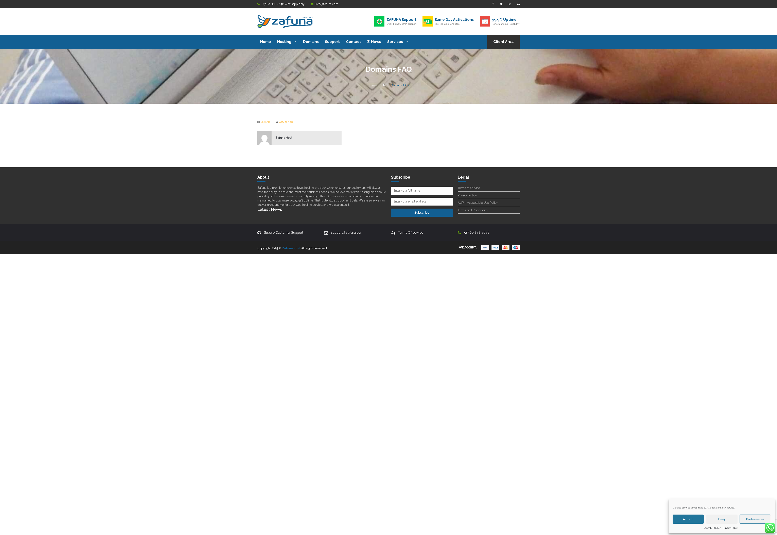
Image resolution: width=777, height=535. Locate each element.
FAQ (383, 85)
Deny (722, 519)
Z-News (374, 41)
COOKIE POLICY (712, 527)
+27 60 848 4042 (476, 232)
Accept (688, 519)
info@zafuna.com (326, 4)
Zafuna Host (286, 121)
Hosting (284, 41)
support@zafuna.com (347, 232)
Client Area (503, 41)
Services (395, 41)
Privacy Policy (730, 527)
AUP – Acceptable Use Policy (478, 203)
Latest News (269, 209)
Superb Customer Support (283, 232)
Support (332, 41)
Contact (353, 41)
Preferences (755, 519)
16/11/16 (265, 121)
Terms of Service (469, 188)
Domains (311, 41)
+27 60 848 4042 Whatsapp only (283, 4)
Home (265, 41)
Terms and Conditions (472, 210)
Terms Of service (410, 232)
